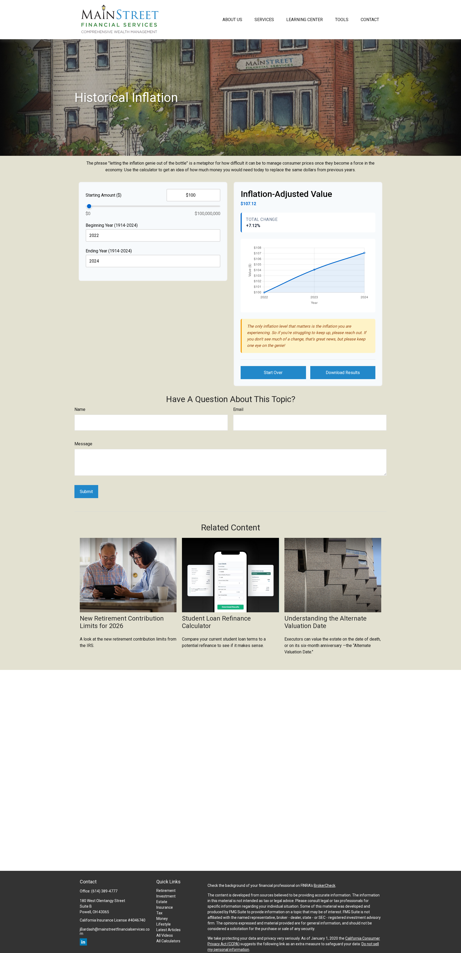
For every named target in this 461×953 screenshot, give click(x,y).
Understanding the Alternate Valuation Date (325, 622)
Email (238, 409)
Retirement (166, 890)
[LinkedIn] (83, 942)
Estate (161, 902)
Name (79, 409)
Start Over (273, 372)
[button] (232, 19)
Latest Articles (168, 930)
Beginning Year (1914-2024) (112, 225)
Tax (159, 913)
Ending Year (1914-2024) (109, 250)
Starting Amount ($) (103, 195)
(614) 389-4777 (104, 891)
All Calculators (168, 941)
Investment (166, 896)
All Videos (164, 935)
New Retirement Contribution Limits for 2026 (122, 622)
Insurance (164, 907)
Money (162, 918)
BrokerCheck (324, 885)
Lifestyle (163, 924)
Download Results (343, 372)
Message (83, 443)
